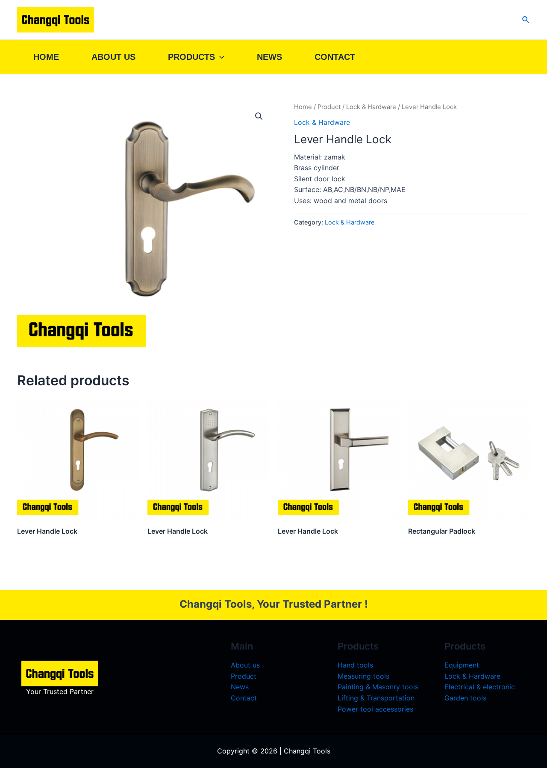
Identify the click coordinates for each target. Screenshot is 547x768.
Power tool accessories (375, 709)
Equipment (461, 665)
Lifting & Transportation (376, 698)
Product (329, 107)
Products (191, 57)
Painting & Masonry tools (378, 686)
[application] (219, 57)
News (269, 57)
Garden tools (465, 698)
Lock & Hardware (371, 107)
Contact (335, 57)
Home (46, 57)
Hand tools (355, 665)
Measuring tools (363, 676)
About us (113, 57)
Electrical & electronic (479, 686)
